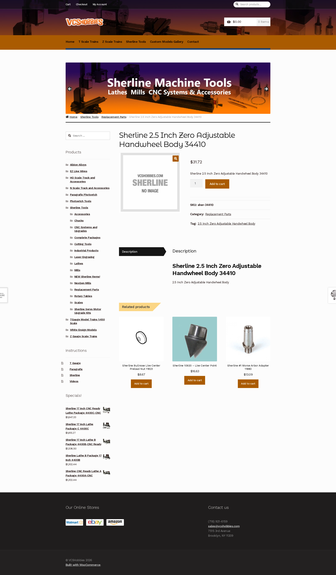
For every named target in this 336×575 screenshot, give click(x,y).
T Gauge (75, 363)
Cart (68, 4)
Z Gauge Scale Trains (83, 336)
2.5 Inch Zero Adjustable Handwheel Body (226, 223)
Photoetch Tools (80, 201)
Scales (78, 302)
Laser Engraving (84, 257)
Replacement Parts (218, 214)
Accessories (82, 214)
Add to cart (217, 184)
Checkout (81, 4)
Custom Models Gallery (166, 41)
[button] (176, 158)
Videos (74, 381)
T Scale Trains (88, 41)
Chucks (79, 220)
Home (70, 41)
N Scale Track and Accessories (90, 188)
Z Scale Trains (112, 41)
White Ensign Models (83, 329)
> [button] (266, 89)
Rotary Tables (83, 296)
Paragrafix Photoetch (83, 194)
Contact (193, 41)
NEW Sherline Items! (87, 276)
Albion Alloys (78, 164)
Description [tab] (129, 251)
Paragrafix (76, 369)
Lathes (78, 263)
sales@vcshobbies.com (224, 526)
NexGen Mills (82, 283)
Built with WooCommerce (83, 565)
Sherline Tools (136, 41)
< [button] (70, 89)
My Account (100, 4)
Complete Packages (87, 237)
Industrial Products (86, 250)
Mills (77, 270)
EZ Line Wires (78, 171)
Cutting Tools (83, 244)
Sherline (75, 375)
